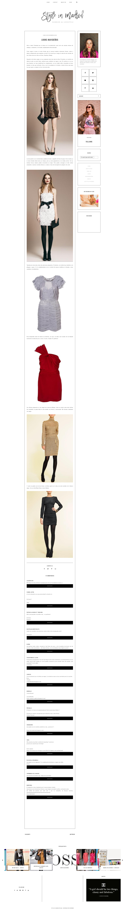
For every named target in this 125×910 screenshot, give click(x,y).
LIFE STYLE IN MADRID (89, 181)
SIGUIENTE (27, 834)
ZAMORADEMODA (89, 176)
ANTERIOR (72, 834)
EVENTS (89, 178)
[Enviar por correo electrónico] (55, 569)
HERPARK (72, 908)
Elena (28, 644)
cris (28, 740)
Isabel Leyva (30, 592)
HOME (48, 2)
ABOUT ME (63, 2)
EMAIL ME (89, 171)
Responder (50, 585)
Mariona (29, 785)
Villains (89, 141)
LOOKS (89, 173)
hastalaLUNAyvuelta (33, 629)
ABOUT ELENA (89, 168)
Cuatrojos (30, 580)
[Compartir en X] (48, 569)
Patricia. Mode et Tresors (35, 612)
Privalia (29, 708)
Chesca (29, 674)
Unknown (30, 724)
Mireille (29, 691)
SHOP (70, 2)
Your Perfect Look (32, 657)
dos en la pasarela (32, 760)
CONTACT (55, 2)
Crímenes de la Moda (33, 773)
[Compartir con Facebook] (44, 569)
